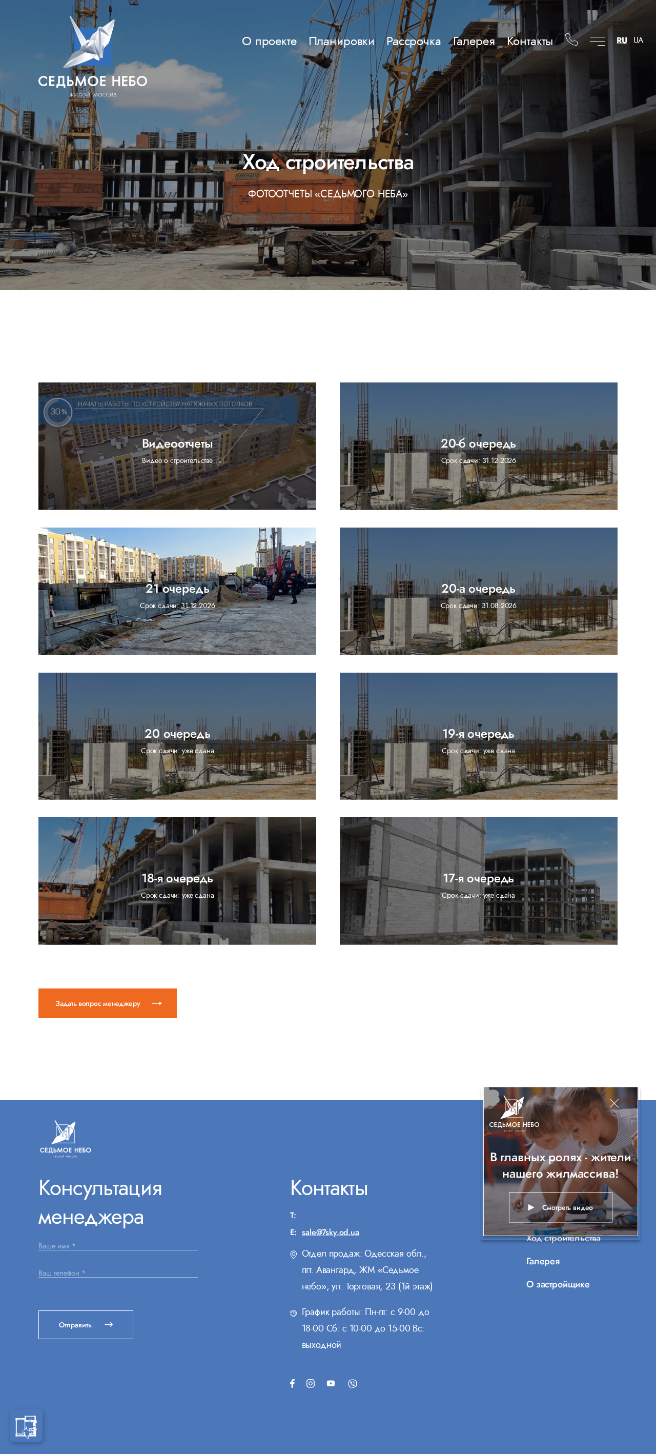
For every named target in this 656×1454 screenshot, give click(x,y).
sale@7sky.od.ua (330, 1232)
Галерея (474, 41)
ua (638, 41)
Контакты (530, 41)
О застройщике (558, 1284)
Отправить (76, 1325)
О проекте (269, 41)
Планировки (342, 41)
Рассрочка (413, 41)
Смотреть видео (567, 1207)
